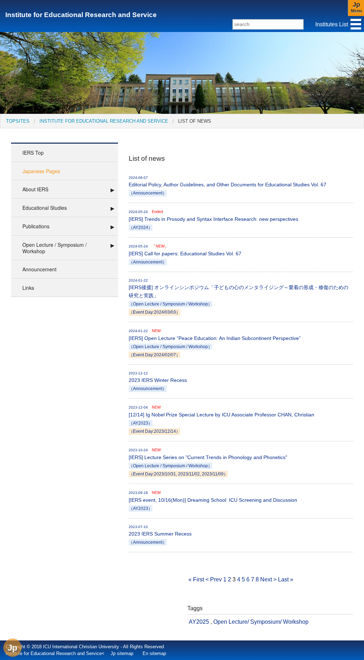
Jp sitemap (122, 653)
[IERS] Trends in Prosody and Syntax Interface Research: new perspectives (213, 219)
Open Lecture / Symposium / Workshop (54, 248)
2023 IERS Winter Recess (158, 381)
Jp (12, 648)
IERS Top (33, 152)
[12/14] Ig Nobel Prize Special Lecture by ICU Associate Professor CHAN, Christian (221, 419)
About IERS (35, 189)
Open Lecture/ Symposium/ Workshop (261, 622)
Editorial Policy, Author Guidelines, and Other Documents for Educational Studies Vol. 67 (227, 185)
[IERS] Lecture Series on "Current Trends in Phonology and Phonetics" (208, 462)
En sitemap (154, 653)
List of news (194, 121)
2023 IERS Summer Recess (160, 534)
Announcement (39, 269)
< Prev (213, 579)
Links (28, 287)
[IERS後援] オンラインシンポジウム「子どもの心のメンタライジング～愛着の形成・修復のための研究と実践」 (238, 296)
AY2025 (199, 622)
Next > (268, 579)
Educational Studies (44, 207)
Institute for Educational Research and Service (81, 14)
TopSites (18, 121)
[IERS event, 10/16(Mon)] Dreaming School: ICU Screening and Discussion (213, 500)
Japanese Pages (41, 171)
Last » (285, 579)
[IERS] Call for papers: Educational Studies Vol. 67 (185, 254)
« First (196, 579)
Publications (35, 226)
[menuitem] (18, 121)
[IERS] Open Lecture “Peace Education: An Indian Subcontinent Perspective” (215, 343)
